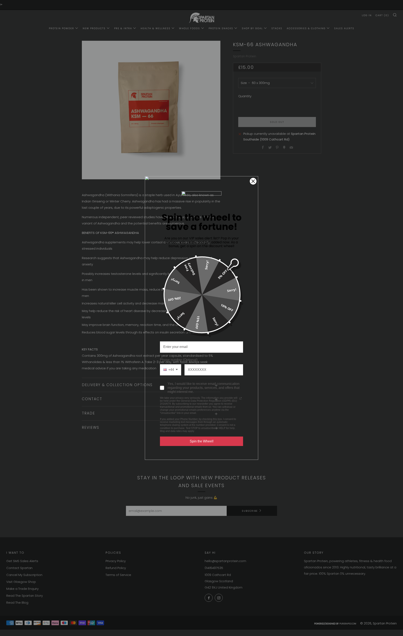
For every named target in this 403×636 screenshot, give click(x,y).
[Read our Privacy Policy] (240, 398)
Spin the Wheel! (201, 441)
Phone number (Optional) (179, 360)
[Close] (253, 181)
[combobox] (170, 369)
